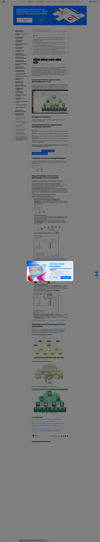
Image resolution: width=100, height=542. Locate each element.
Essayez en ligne (65, 277)
